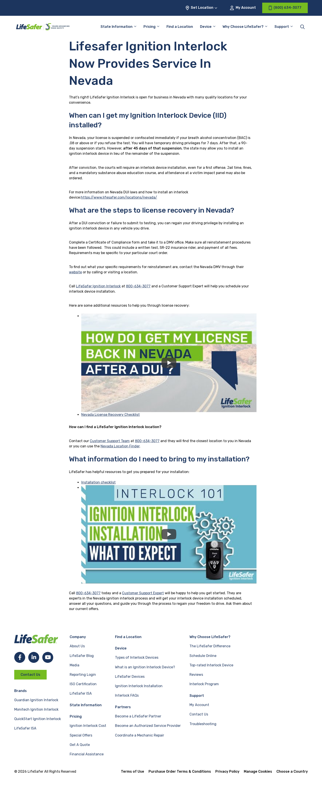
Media (74, 665)
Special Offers (81, 735)
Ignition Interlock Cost (88, 726)
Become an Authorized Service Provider (148, 726)
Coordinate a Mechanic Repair (139, 735)
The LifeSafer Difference (209, 646)
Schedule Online (202, 656)
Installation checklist (98, 482)
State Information (117, 27)
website (75, 272)
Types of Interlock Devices (136, 657)
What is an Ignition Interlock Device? (145, 667)
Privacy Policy (227, 771)
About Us (77, 646)
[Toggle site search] (302, 26)
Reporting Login (83, 674)
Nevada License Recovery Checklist (110, 415)
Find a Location (179, 27)
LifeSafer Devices (130, 676)
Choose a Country (292, 771)
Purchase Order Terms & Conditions (180, 771)
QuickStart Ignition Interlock (37, 719)
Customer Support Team (110, 441)
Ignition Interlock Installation (139, 686)
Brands (20, 691)
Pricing (149, 27)
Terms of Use (132, 771)
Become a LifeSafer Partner (138, 716)
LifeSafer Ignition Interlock (98, 286)
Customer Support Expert (143, 593)
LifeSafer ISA (25, 728)
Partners (123, 707)
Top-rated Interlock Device (211, 665)
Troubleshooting (202, 724)
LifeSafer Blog (82, 656)
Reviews (196, 674)
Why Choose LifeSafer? (243, 27)
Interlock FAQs (127, 695)
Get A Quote (80, 745)
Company (78, 637)
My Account (245, 7)
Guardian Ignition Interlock (36, 700)
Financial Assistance (87, 754)
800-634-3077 (138, 286)
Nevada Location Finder (120, 446)
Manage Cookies (258, 771)
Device (206, 27)
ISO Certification (83, 684)
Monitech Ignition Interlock (36, 709)
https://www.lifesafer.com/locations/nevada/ (119, 197)
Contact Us (30, 674)
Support (196, 696)
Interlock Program (204, 684)
